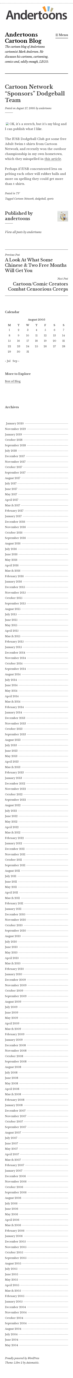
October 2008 (14, 1056)
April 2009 (12, 1023)
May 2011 (11, 887)
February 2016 (14, 576)
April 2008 (12, 1089)
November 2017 (15, 461)
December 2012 (15, 783)
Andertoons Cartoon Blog (23, 38)
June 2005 (11, 1274)
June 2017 (11, 489)
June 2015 (11, 620)
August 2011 (12, 870)
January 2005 (14, 1301)
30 (18, 351)
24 (27, 346)
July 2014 (11, 680)
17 (28, 340)
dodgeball (40, 198)
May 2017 (11, 494)
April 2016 (12, 565)
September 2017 (15, 472)
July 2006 (11, 1203)
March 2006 (13, 1225)
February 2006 (14, 1230)
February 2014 (14, 707)
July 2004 (11, 1334)
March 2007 (13, 1159)
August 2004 (13, 1328)
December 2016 (15, 521)
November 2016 (15, 527)
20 (54, 340)
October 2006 (14, 1187)
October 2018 (14, 439)
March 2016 (12, 570)
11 (36, 335)
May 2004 (11, 1345)
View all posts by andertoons (23, 232)
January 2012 (13, 843)
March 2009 (13, 1029)
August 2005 (13, 1263)
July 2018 (11, 450)
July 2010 (11, 941)
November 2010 (15, 919)
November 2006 (16, 1181)
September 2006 (16, 1192)
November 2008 (16, 1050)
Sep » (16, 361)
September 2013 (15, 734)
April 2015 (11, 630)
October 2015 (13, 598)
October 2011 (13, 859)
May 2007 (11, 1148)
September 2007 (15, 1127)
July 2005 (11, 1268)
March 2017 (12, 505)
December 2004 (15, 1307)
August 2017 (12, 478)
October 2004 (14, 1318)
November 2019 (15, 429)
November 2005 (15, 1247)
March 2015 (12, 636)
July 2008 (11, 1072)
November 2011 (15, 854)
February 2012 (14, 838)
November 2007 (15, 1116)
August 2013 (13, 740)
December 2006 (15, 1176)
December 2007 (15, 1110)
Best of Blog (13, 381)
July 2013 (11, 745)
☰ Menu (61, 35)
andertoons (45, 108)
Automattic (32, 1362)
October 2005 (14, 1252)
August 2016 (13, 543)
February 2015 (14, 641)
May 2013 (11, 756)
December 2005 (15, 1241)
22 (9, 346)
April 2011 (11, 892)
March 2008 (13, 1094)
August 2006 (13, 1198)
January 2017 (13, 516)
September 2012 (15, 799)
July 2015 (11, 614)
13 (54, 335)
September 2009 (16, 996)
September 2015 (15, 603)
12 (45, 335)
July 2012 (11, 810)
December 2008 (15, 1045)
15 (9, 340)
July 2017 (10, 483)
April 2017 (11, 499)
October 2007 (14, 1121)
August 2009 (13, 1001)
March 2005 (13, 1290)
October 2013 (14, 728)
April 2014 (12, 696)
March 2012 (12, 832)
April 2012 (12, 827)
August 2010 (13, 936)
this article (52, 159)
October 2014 (14, 663)
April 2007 (12, 1154)
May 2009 (11, 1018)
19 (45, 340)
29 (9, 351)
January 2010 (13, 974)
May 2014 (11, 690)
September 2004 (16, 1323)
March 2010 (13, 963)
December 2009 (15, 979)
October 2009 (14, 990)
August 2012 (13, 805)
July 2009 (11, 1007)
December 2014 (15, 652)
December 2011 (15, 849)
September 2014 (15, 668)
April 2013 (12, 761)
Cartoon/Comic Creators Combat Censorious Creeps (38, 284)
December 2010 (15, 914)
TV (18, 193)
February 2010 (14, 969)
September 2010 (15, 930)
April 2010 (12, 958)
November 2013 (15, 723)
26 (45, 346)
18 (36, 340)
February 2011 (14, 903)
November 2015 (15, 592)
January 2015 (13, 647)
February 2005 (14, 1296)
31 (27, 351)
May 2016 (11, 559)
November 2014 (15, 658)
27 (54, 346)
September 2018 (15, 445)
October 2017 (13, 467)
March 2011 (12, 898)
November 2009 (16, 985)
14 (63, 335)
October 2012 (14, 794)
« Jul (7, 361)
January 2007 (13, 1170)
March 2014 (12, 701)
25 (36, 346)
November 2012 (15, 789)
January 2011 (13, 909)
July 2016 (11, 549)
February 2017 (14, 510)
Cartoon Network (24, 198)
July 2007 (11, 1138)
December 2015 (15, 587)
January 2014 (13, 712)
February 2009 (14, 1034)
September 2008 (16, 1061)
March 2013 (12, 767)
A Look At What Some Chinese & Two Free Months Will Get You (36, 263)
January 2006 (14, 1236)
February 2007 (14, 1165)
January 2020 (15, 423)
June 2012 (11, 816)
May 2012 (11, 821)
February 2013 (14, 772)
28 (63, 346)
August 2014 (13, 674)
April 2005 (12, 1285)
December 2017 (15, 456)
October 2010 (14, 925)
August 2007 (13, 1132)
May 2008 (11, 1083)
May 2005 (11, 1279)
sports (50, 198)
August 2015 (12, 609)
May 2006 (11, 1214)
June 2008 (11, 1078)
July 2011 (10, 876)
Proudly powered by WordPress (22, 1358)
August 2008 (13, 1067)
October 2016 (14, 532)
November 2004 (16, 1312)
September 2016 (15, 538)
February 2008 (14, 1099)
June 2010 (11, 947)
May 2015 (11, 625)
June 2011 (11, 881)
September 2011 (15, 865)
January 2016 (13, 581)
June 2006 (11, 1208)
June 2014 (11, 685)
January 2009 (14, 1039)
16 (18, 340)
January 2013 (13, 778)
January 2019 (13, 434)
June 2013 (11, 750)
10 (27, 335)
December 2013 (15, 718)
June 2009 (11, 1012)
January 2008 (14, 1105)
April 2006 (12, 1219)
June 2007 (11, 1143)
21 (63, 340)
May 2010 (11, 952)
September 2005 (15, 1258)
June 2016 (11, 554)
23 (18, 346)
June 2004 (11, 1339)
